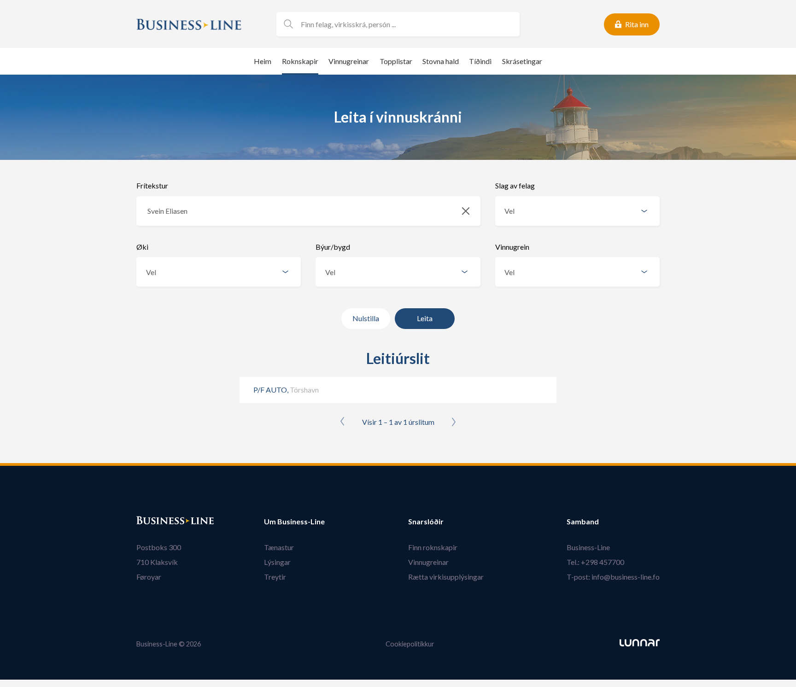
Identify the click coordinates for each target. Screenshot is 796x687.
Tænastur (279, 547)
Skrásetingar (522, 61)
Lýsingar (277, 562)
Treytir (275, 576)
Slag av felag (515, 185)
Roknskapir (300, 61)
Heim (262, 61)
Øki (142, 246)
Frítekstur (152, 185)
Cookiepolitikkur (410, 644)
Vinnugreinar (348, 61)
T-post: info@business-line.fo (613, 576)
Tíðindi (480, 61)
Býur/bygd (333, 246)
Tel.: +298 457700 (595, 562)
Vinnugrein (512, 246)
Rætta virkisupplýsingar (446, 576)
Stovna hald (440, 61)
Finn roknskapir (432, 547)
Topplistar (396, 61)
